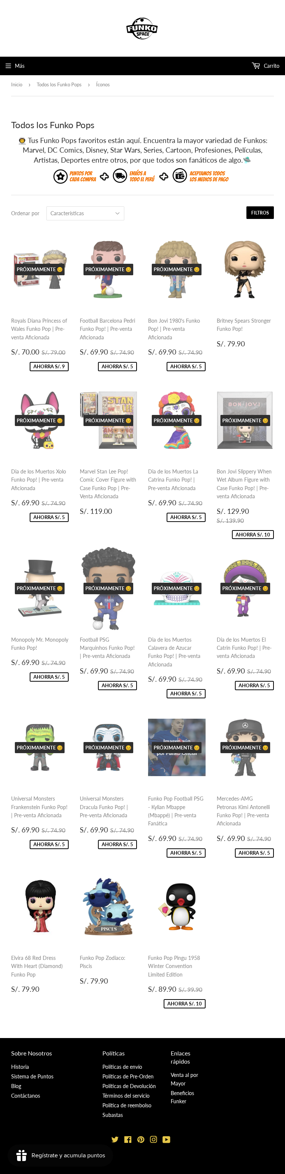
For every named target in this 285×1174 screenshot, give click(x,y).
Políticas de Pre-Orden (128, 1076)
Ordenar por (25, 213)
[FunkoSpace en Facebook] (128, 1140)
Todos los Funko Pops (59, 84)
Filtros (260, 213)
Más (19, 66)
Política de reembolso (126, 1105)
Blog (16, 1086)
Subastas (112, 1115)
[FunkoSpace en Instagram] (153, 1140)
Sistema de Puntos (32, 1076)
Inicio (16, 84)
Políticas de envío (122, 1067)
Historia (20, 1067)
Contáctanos (25, 1095)
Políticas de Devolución (129, 1086)
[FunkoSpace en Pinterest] (141, 1140)
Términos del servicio (126, 1095)
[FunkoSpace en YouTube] (166, 1140)
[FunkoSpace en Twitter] (115, 1140)
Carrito (270, 66)
